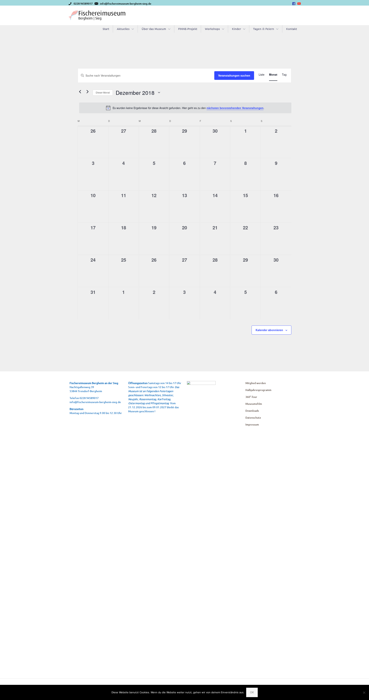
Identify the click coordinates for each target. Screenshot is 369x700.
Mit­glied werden (255, 383)
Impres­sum (252, 424)
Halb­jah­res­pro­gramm (258, 390)
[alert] (185, 107)
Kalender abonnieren (269, 330)
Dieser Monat (103, 92)
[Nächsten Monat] (87, 91)
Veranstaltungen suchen (234, 75)
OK (252, 692)
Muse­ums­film (253, 404)
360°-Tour (251, 397)
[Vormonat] (80, 91)
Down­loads (252, 410)
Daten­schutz (253, 417)
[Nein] (364, 692)
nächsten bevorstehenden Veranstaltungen (235, 108)
